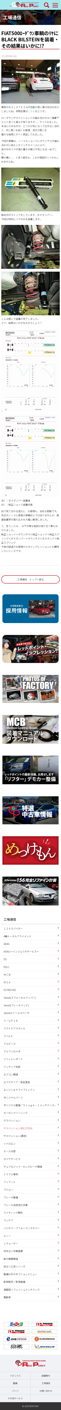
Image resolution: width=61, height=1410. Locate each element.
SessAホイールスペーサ (16, 1013)
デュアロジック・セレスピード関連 (23, 1166)
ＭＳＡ (7, 982)
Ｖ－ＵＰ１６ (11, 1020)
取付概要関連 (11, 1259)
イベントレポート (13, 1059)
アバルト (8, 1036)
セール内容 (10, 1151)
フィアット (10, 1182)
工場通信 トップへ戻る (30, 579)
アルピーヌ (10, 1043)
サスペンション (12, 1120)
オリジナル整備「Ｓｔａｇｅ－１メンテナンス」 (30, 1105)
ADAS (7, 944)
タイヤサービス (12, 1159)
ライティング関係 (13, 1212)
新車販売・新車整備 (14, 1282)
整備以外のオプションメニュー (20, 1274)
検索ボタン (47, 5)
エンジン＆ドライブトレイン (19, 1089)
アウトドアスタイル (14, 1028)
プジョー (8, 1189)
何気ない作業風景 (13, 1251)
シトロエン (10, 1143)
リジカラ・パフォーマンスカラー (22, 1228)
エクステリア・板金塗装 (17, 1082)
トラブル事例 (11, 1174)
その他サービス (15, 1398)
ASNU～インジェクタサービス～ (21, 951)
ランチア (8, 1220)
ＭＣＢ (7, 974)
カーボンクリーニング (16, 1113)
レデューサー (11, 1243)
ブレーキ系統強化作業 (16, 1205)
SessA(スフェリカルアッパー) (20, 997)
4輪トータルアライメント (17, 936)
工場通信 (12, 17)
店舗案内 (46, 1375)
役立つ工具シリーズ (14, 1266)
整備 (15, 1383)
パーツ (15, 1390)
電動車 (7, 1297)
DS (5, 959)
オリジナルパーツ (13, 1097)
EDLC (7, 967)
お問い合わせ (45, 1390)
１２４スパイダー (13, 928)
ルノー (7, 1235)
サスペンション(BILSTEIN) (18, 1128)
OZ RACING (10, 990)
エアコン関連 (11, 1074)
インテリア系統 (12, 1067)
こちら (31, 111)
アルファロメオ (12, 1051)
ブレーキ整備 (11, 1197)
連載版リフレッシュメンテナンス (22, 1289)
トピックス (15, 1375)
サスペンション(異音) (15, 1136)
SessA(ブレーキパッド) (16, 1005)
